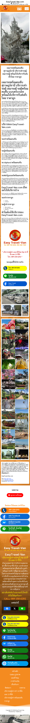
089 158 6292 (14, 509)
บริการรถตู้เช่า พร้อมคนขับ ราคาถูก (13, 699)
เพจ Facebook (14, 515)
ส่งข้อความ (11, 643)
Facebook (11, 284)
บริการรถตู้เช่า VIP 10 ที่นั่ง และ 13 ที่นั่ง (13, 692)
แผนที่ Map (15, 678)
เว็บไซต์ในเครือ (12, 663)
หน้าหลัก (15, 671)
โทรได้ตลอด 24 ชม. (12, 618)
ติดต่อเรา (10, 269)
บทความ (22, 688)
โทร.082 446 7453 (14, 624)
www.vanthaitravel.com (13, 664)
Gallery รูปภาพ (15, 674)
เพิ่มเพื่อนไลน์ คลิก (12, 631)
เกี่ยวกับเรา (15, 684)
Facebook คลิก (12, 638)
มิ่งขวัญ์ (10, 275)
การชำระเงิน (15, 681)
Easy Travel (12, 283)
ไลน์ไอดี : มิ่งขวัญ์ (15, 528)
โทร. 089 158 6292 (14, 268)
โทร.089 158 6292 (14, 617)
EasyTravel (11, 637)
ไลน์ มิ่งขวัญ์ (11, 630)
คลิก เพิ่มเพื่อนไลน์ (13, 530)
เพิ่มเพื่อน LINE (12, 277)
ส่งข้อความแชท (14, 522)
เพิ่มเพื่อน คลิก (11, 651)
